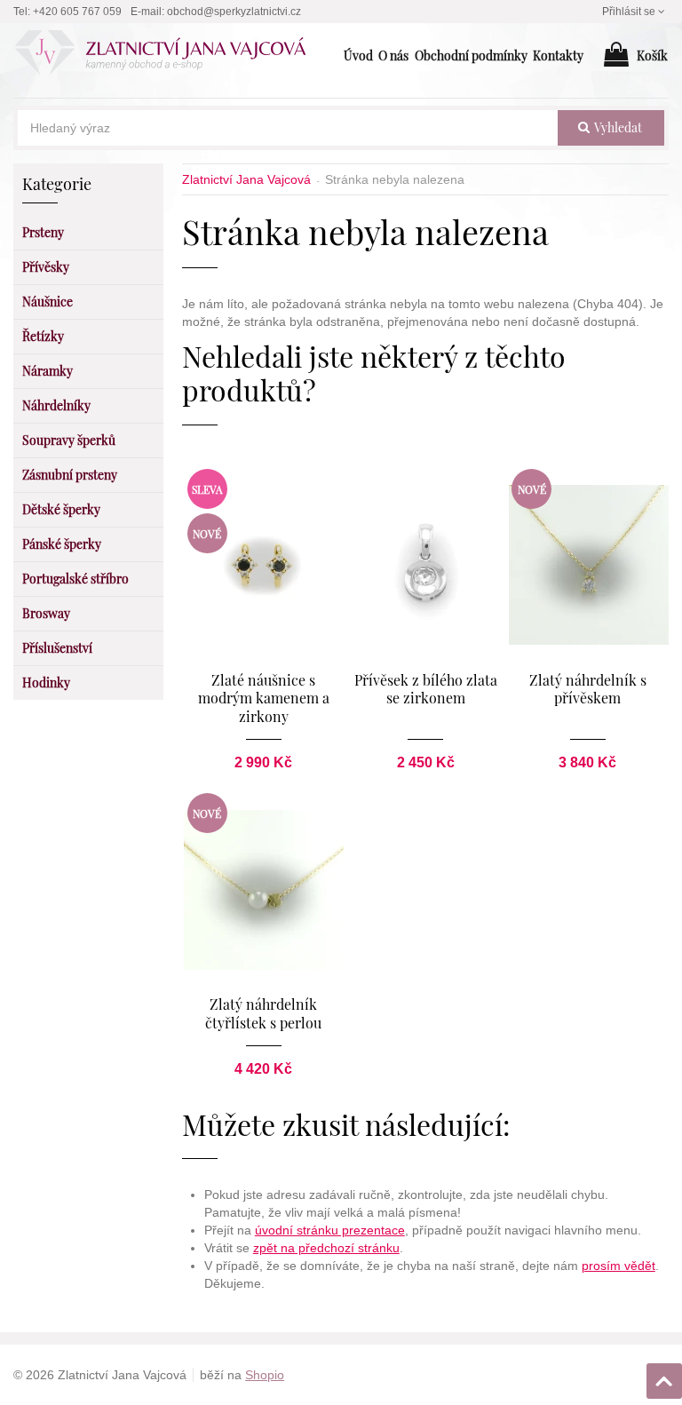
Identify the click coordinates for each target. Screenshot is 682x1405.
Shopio (264, 1375)
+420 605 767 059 (77, 11)
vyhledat (616, 127)
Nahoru (666, 1376)
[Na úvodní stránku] (170, 56)
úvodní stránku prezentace (330, 1230)
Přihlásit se (628, 11)
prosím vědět (618, 1265)
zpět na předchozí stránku (326, 1248)
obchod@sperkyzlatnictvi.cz (234, 11)
